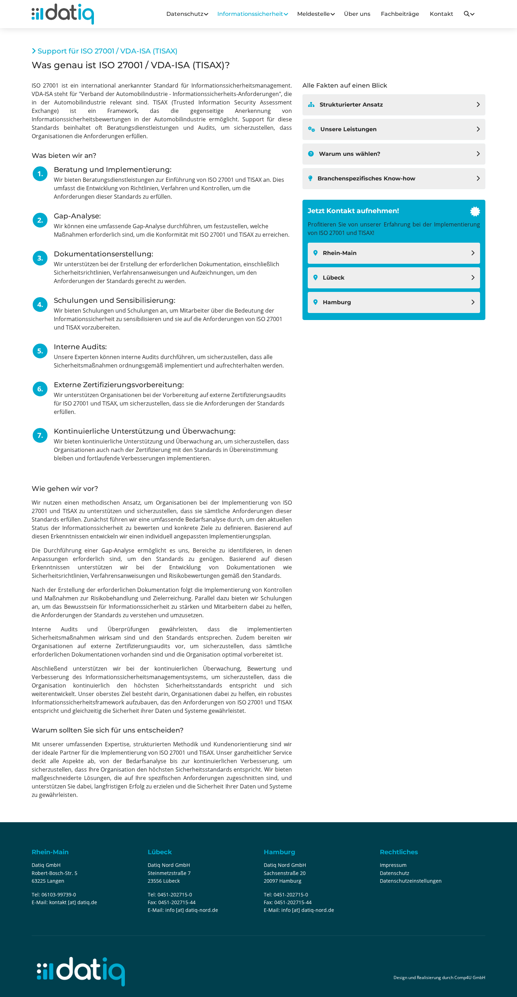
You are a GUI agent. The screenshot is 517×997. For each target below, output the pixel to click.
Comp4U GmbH (469, 977)
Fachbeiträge (400, 14)
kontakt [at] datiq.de (73, 902)
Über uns (357, 14)
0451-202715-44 (177, 902)
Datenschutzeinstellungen (411, 880)
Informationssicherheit (250, 14)
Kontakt (441, 14)
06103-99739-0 (59, 894)
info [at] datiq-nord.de (191, 910)
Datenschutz (184, 14)
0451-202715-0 (175, 894)
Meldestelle (313, 14)
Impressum (393, 865)
